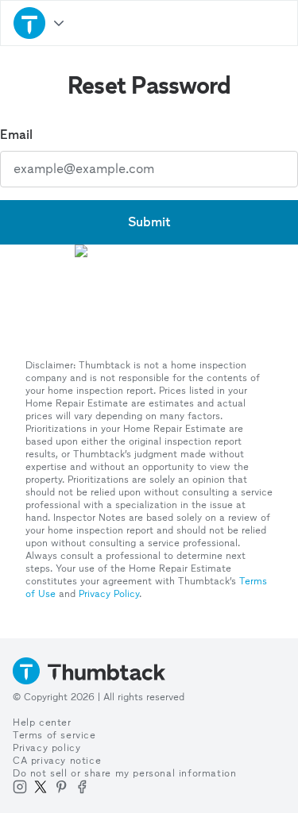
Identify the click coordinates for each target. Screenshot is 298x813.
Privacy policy (46, 747)
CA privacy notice (57, 760)
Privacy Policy (109, 593)
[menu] (40, 23)
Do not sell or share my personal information (124, 773)
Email (16, 134)
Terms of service (54, 735)
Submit (149, 221)
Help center (42, 722)
